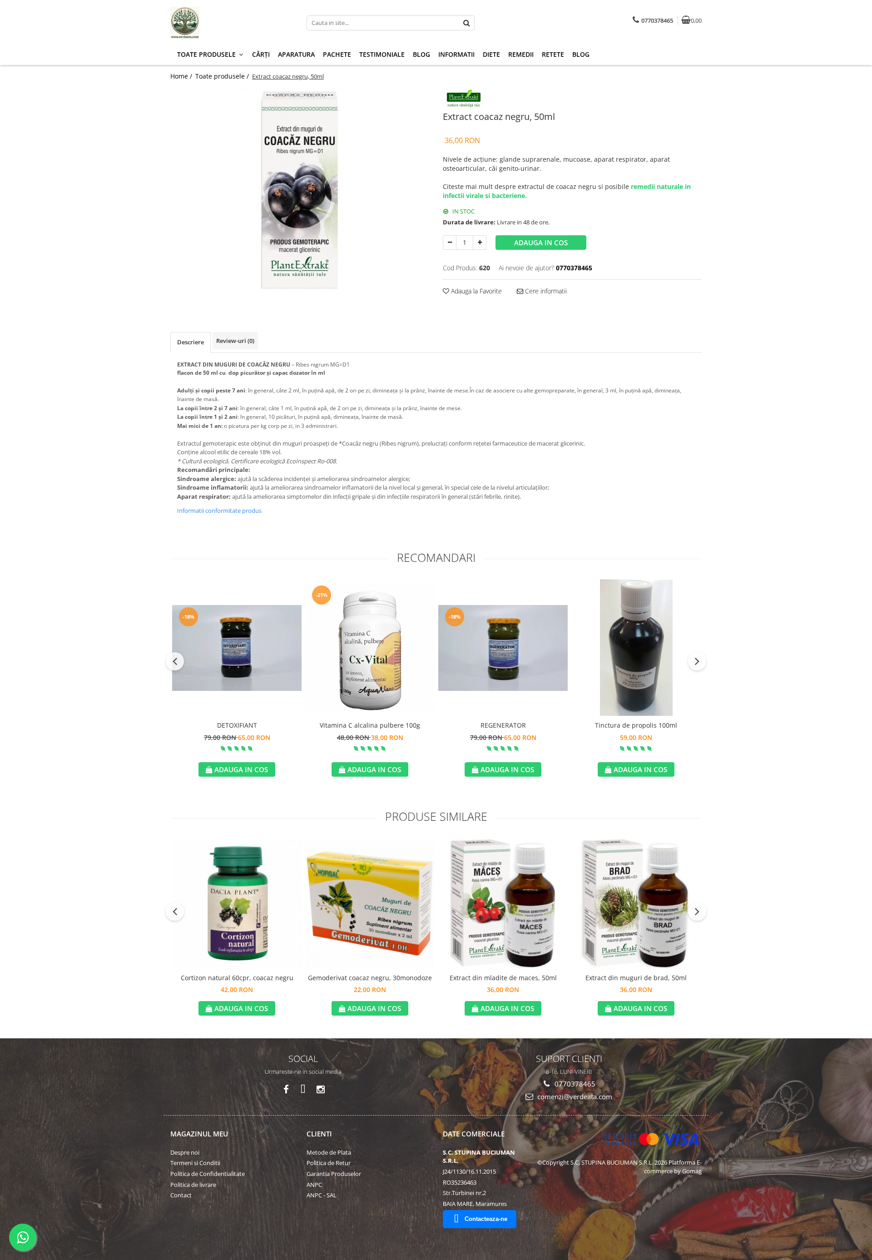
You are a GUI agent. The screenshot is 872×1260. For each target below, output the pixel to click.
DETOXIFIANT (237, 725)
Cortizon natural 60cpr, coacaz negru (237, 977)
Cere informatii (545, 291)
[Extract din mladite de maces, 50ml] (503, 903)
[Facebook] (286, 1089)
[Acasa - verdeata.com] (227, 23)
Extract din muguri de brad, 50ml (636, 977)
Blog (421, 54)
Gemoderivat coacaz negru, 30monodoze (370, 977)
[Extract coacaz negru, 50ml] (299, 190)
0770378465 (574, 1083)
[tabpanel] (299, 190)
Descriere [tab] (190, 342)
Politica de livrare (193, 1185)
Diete (491, 54)
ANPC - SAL (322, 1195)
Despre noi (184, 1152)
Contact (181, 1195)
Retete (553, 54)
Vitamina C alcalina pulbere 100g (370, 725)
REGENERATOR (503, 725)
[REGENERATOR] (503, 648)
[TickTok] (303, 1089)
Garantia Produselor (334, 1174)
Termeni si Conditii (195, 1163)
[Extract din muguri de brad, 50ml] (636, 903)
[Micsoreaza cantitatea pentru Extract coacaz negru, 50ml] (449, 242)
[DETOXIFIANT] (237, 648)
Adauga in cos (541, 242)
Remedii (521, 54)
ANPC (314, 1185)
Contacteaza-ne (486, 1218)
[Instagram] (320, 1089)
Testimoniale (382, 54)
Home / (182, 76)
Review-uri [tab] (235, 341)
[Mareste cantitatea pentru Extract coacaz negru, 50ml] (479, 242)
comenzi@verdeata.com (573, 1096)
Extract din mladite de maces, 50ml (503, 977)
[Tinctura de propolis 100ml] (636, 648)
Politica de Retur (329, 1163)
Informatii (456, 54)
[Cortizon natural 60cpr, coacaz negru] (237, 903)
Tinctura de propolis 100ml (636, 725)
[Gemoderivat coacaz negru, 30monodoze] (370, 903)
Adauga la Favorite (475, 291)
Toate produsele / (223, 76)
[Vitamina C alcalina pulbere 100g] (370, 648)
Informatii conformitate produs (219, 510)
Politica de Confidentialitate (207, 1174)
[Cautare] (466, 22)
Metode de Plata (329, 1152)
